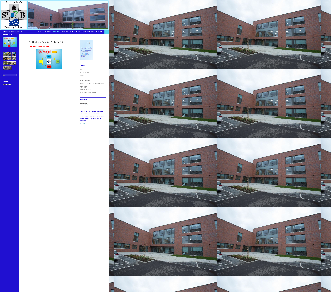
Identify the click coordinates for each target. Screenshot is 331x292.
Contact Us (99, 31)
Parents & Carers (74, 31)
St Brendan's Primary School (12, 32)
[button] (5, 53)
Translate (90, 105)
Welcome (40, 31)
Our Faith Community (87, 31)
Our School (56, 31)
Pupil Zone (65, 31)
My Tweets (82, 123)
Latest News (48, 31)
